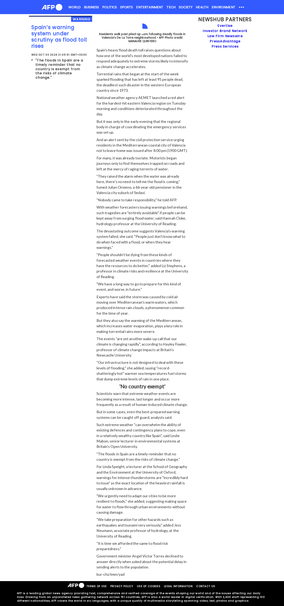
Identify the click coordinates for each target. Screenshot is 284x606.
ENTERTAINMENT (149, 7)
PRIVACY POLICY (121, 586)
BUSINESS (91, 7)
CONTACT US (205, 586)
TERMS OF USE (96, 586)
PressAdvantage (225, 41)
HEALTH (202, 7)
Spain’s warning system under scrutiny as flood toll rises (59, 36)
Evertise (225, 25)
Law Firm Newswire (225, 36)
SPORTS (126, 7)
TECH (171, 7)
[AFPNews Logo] (52, 8)
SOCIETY (186, 7)
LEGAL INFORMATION (178, 586)
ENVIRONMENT (223, 7)
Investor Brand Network (225, 30)
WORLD (74, 7)
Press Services (225, 46)
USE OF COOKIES (149, 586)
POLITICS (109, 7)
